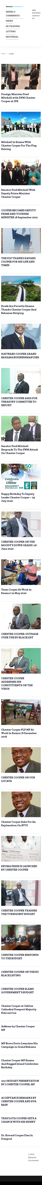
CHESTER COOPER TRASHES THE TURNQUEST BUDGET (19, 912)
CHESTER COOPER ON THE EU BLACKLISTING (20, 973)
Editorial (12, 36)
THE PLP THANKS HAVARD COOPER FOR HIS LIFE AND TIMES (18, 262)
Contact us (36, 17)
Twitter (33, 30)
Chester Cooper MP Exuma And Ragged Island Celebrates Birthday (19, 1064)
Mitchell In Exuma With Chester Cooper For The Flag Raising (19, 145)
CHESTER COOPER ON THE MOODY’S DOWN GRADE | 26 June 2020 (19, 545)
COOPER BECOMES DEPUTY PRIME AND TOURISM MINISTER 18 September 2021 (19, 214)
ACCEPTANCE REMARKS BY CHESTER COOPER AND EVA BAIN (18, 1101)
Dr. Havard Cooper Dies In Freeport (17, 1137)
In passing (13, 26)
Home (3, 54)
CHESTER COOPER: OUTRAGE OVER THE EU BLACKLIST (19, 635)
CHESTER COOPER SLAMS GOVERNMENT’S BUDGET (17, 990)
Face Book (33, 26)
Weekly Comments (13, 13)
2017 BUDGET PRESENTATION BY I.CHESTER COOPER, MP (20, 1082)
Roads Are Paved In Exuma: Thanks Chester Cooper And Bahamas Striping (18, 309)
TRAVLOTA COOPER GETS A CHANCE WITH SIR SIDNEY (19, 1120)
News (9, 20)
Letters (11, 31)
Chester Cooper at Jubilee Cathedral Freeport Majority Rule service (19, 1009)
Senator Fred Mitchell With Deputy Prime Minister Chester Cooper (18, 193)
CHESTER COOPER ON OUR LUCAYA (18, 779)
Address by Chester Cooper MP (18, 1028)
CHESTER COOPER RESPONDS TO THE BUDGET (20, 956)
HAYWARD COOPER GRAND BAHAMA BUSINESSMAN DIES (20, 355)
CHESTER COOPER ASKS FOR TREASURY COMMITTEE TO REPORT (19, 402)
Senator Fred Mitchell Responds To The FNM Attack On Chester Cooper (19, 449)
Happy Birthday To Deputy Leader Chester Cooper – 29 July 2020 (18, 497)
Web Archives (36, 11)
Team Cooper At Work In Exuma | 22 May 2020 (16, 591)
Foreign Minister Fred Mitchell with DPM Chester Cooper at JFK (18, 98)
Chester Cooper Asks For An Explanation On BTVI (18, 823)
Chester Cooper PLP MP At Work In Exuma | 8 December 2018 (19, 733)
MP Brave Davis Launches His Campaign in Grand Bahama (19, 1045)
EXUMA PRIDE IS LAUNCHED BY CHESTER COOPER (19, 868)
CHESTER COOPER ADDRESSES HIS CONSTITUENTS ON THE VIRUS (17, 683)
